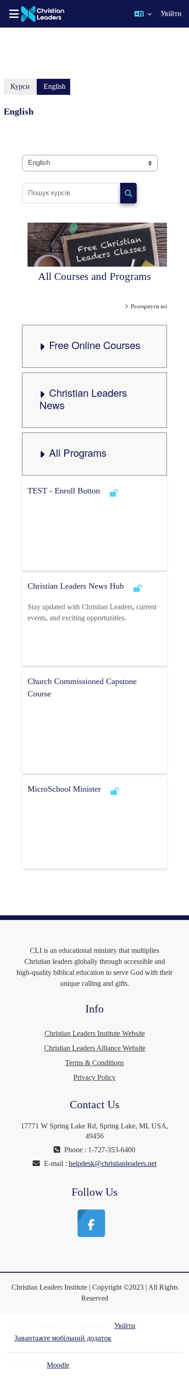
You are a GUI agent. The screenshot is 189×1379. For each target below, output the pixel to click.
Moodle (58, 1365)
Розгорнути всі (149, 306)
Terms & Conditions (94, 1063)
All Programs (77, 452)
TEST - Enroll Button (64, 490)
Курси (20, 86)
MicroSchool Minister (64, 788)
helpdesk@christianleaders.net (112, 1163)
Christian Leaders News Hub (76, 586)
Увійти (171, 13)
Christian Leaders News (83, 398)
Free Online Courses (94, 345)
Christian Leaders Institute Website (94, 1033)
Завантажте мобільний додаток (62, 1338)
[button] (143, 13)
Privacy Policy (94, 1077)
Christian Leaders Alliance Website (94, 1048)
